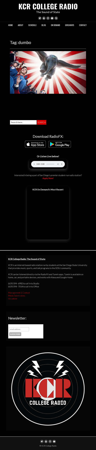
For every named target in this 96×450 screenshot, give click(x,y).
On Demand (55, 25)
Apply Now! (48, 178)
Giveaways (69, 25)
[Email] (52, 18)
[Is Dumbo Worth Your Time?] (48, 72)
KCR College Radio (48, 6)
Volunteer (12, 298)
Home (10, 25)
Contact (83, 25)
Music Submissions (16, 295)
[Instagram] (48, 18)
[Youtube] (44, 18)
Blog (44, 25)
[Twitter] (40, 18)
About (20, 25)
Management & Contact (19, 292)
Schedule (32, 25)
